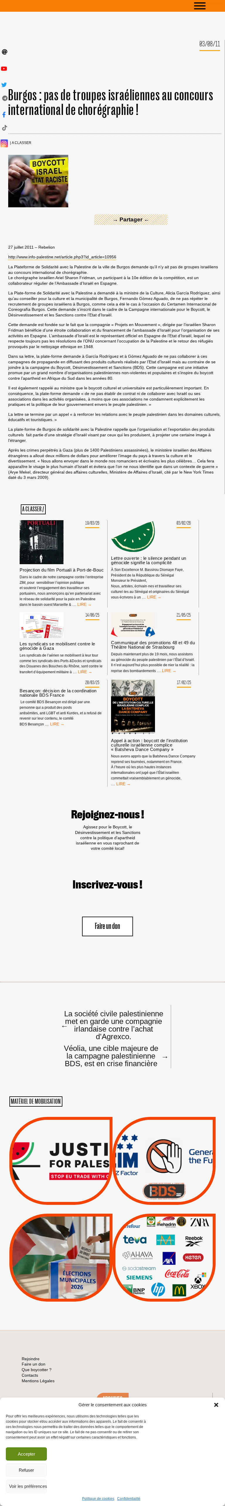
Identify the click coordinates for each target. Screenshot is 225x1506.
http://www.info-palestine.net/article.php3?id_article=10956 (62, 257)
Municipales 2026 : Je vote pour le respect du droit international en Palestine (60, 1241)
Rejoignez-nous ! (107, 815)
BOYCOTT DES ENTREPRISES (164, 1176)
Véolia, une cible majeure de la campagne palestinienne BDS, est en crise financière (114, 1055)
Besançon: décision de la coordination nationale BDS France (58, 692)
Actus (52, 1198)
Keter (163, 1261)
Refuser (26, 1470)
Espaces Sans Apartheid (61, 1273)
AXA (150, 1247)
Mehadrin (156, 1276)
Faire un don (107, 926)
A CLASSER (21, 143)
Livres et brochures (163, 1269)
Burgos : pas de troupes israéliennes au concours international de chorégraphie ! (110, 102)
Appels (49, 1190)
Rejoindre (31, 1358)
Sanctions (69, 1190)
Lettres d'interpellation (164, 1192)
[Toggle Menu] (208, 5)
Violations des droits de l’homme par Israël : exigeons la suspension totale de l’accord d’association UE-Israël (60, 1152)
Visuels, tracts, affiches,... (164, 1292)
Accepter (26, 1453)
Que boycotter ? (164, 1222)
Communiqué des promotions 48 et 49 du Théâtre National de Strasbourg (153, 644)
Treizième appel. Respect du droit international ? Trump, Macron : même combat (164, 1144)
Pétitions (70, 1198)
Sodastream (163, 1284)
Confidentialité (128, 1499)
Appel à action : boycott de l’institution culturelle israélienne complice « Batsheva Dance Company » (149, 745)
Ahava (172, 1239)
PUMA (173, 1276)
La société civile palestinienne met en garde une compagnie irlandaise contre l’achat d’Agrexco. (112, 1024)
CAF (176, 1247)
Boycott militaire (164, 1185)
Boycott (153, 1232)
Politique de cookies (98, 1499)
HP (173, 1254)
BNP (163, 1247)
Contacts (30, 1375)
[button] (216, 1405)
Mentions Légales (38, 1380)
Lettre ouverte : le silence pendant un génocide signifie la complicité (148, 560)
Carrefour (158, 1254)
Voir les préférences (28, 1486)
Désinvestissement (184, 1232)
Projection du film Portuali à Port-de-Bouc (62, 570)
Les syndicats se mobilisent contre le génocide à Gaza (57, 646)
